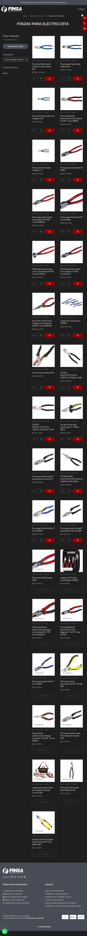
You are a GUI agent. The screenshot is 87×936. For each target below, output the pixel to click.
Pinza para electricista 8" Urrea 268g (71, 218)
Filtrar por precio (10, 67)
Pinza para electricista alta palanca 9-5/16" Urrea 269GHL (42, 219)
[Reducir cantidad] (34, 78)
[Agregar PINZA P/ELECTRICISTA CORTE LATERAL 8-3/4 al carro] (50, 439)
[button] (43, 926)
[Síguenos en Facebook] (15, 877)
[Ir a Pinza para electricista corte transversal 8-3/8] (43, 252)
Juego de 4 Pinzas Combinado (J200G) (69, 578)
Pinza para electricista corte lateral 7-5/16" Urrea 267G (70, 271)
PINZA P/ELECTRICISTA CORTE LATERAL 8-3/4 (43, 427)
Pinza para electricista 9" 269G (71, 168)
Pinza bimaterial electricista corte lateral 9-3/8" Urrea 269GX (71, 118)
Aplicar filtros (15, 46)
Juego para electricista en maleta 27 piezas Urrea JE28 (42, 790)
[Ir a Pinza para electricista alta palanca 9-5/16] (43, 200)
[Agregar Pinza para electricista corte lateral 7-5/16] (78, 283)
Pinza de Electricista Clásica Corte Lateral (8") (41, 66)
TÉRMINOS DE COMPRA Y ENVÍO (58, 897)
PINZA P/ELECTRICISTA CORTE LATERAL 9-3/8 (71, 375)
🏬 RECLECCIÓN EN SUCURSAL (15, 897)
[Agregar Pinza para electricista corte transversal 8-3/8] (50, 283)
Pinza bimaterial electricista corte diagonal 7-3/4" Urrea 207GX (70, 631)
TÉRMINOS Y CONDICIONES (56, 894)
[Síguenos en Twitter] (18, 877)
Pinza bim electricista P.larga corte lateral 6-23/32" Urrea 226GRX (42, 323)
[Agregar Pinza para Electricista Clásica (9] (78, 78)
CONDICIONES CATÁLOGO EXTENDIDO (60, 903)
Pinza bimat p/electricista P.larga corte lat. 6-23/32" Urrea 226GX (43, 737)
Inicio (25, 16)
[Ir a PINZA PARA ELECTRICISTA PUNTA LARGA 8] (71, 459)
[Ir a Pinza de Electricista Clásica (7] (43, 151)
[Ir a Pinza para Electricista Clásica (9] (71, 47)
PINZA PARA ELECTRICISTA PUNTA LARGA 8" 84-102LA (71, 478)
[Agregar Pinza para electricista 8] (78, 231)
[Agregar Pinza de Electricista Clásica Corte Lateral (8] (50, 78)
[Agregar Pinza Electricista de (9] (50, 387)
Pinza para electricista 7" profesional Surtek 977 (43, 477)
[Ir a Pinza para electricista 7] (43, 459)
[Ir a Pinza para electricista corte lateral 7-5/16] (71, 252)
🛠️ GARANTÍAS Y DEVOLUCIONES (16, 903)
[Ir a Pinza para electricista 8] (71, 200)
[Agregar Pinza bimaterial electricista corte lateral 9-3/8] (78, 130)
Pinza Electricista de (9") (43, 372)
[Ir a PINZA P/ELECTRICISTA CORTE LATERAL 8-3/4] (43, 408)
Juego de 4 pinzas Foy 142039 (70, 321)
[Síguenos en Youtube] (21, 877)
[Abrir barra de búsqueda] (84, 23)
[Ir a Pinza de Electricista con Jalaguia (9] (43, 99)
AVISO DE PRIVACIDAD (54, 891)
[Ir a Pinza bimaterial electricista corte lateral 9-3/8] (71, 99)
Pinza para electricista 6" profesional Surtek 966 (71, 529)
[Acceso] (84, 28)
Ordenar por (8, 55)
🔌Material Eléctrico (37, 16)
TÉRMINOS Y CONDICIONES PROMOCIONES (63, 906)
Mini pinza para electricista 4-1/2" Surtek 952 (71, 683)
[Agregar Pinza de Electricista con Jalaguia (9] (50, 130)
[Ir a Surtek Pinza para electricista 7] (71, 408)
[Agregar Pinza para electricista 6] (78, 540)
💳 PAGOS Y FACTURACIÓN (13, 900)
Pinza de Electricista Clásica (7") (41, 168)
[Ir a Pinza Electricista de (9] (43, 356)
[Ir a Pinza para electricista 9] (71, 151)
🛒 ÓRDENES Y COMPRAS (13, 891)
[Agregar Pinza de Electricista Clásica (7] (50, 180)
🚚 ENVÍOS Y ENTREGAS (12, 894)
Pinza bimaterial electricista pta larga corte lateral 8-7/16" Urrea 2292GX (41, 631)
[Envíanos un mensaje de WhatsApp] (4, 931)
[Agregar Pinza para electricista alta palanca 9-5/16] (50, 231)
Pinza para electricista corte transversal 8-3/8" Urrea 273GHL (43, 271)
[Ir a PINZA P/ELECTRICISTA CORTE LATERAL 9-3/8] (71, 356)
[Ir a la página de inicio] (11, 9)
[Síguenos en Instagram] (11, 877)
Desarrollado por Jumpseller (34, 918)
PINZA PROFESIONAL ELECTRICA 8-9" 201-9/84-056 (42, 842)
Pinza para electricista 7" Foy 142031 (43, 682)
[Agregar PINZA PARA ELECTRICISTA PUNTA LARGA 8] (78, 491)
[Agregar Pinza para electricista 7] (50, 491)
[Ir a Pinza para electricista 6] (71, 511)
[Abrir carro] (84, 18)
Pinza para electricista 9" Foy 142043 (43, 529)
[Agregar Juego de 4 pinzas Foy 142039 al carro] (78, 335)
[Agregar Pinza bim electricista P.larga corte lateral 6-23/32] (50, 335)
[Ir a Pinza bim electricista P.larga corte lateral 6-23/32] (43, 304)
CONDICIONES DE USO (54, 900)
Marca (5, 73)
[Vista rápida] (52, 46)
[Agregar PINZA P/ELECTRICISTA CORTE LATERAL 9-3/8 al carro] (78, 387)
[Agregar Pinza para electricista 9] (78, 180)
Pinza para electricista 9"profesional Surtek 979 (70, 735)
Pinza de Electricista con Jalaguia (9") (43, 117)
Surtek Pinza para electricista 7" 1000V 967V (69, 427)
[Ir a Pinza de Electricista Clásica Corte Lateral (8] (43, 47)
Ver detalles (43, 590)
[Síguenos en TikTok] (24, 877)
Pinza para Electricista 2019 (42, 578)
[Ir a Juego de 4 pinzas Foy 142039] (71, 304)
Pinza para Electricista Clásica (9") (70, 65)
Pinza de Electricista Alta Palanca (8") (69, 788)
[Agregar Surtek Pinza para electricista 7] (78, 439)
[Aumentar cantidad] (41, 78)
